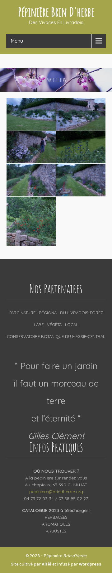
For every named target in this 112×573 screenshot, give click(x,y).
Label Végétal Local (56, 324)
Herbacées (56, 517)
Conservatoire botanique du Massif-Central (56, 336)
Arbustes (56, 530)
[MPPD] (31, 114)
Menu (17, 41)
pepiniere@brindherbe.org (56, 491)
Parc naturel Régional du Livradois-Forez (56, 312)
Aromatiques (56, 524)
